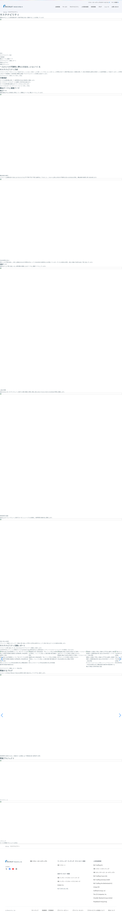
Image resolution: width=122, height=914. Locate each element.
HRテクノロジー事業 (63, 874)
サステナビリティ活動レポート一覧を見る (11, 668)
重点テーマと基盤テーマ (6, 58)
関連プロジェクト (4, 64)
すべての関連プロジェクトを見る (8, 842)
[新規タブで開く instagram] (16, 869)
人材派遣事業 (97, 861)
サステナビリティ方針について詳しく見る (11, 75)
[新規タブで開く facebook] (10, 869)
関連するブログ (4, 62)
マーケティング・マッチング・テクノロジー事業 (71, 861)
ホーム (5, 12)
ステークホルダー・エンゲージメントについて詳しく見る (15, 85)
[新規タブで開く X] (6, 869)
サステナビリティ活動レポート (8, 60)
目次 (1, 53)
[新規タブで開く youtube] (13, 869)
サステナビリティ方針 (6, 55)
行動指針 (2, 57)
